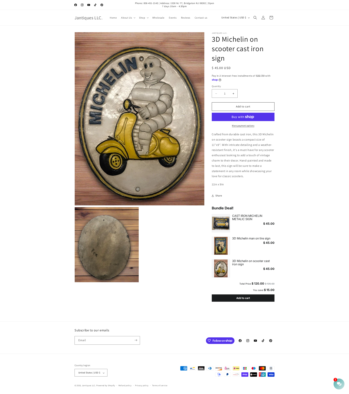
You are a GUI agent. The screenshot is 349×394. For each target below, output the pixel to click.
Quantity (216, 86)
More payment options (243, 125)
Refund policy (125, 385)
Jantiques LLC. (89, 385)
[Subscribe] (136, 340)
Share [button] (218, 195)
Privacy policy (142, 385)
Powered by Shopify (105, 385)
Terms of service (159, 385)
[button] (128, 17)
